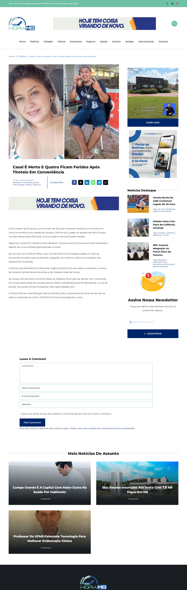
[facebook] (167, 3)
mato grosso (18, 185)
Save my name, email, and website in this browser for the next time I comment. (67, 413)
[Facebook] (74, 182)
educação (157, 262)
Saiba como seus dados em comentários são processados (102, 428)
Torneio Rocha (164, 211)
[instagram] (177, 3)
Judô (155, 211)
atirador (161, 233)
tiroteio (28, 185)
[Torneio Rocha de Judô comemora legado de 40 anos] (138, 196)
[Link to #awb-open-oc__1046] (174, 23)
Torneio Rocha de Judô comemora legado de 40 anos (164, 200)
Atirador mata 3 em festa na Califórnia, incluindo (164, 224)
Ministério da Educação (164, 264)
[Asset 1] (22, 17)
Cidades (55, 499)
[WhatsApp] (93, 182)
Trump (165, 235)
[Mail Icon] (93, 576)
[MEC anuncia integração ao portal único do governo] (138, 244)
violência (36, 185)
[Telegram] (99, 182)
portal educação (160, 266)
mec (165, 262)
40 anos (161, 209)
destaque (17, 182)
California (170, 233)
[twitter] (172, 3)
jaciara (36, 182)
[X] (80, 182)
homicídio (27, 182)
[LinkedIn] (87, 182)
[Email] (105, 182)
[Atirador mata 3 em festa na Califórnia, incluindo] (138, 220)
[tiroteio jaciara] (64, 65)
